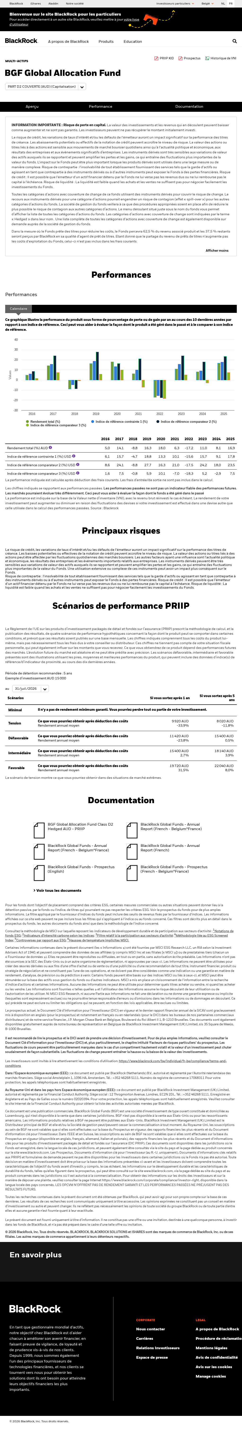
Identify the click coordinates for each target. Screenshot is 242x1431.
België (206, 3)
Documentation (189, 107)
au (7, 688)
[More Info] (50, 447)
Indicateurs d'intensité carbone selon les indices (58, 935)
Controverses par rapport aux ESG (40, 940)
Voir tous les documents (58, 891)
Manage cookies (211, 1377)
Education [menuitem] (133, 42)
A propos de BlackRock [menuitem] (68, 42)
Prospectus (192, 58)
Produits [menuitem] (106, 42)
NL (223, 3)
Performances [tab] (21, 295)
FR (231, 3)
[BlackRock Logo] (35, 1311)
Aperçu (32, 107)
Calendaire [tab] (18, 308)
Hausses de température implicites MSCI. (98, 940)
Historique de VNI (223, 58)
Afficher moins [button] (217, 250)
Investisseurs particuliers (173, 3)
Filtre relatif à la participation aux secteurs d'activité (134, 935)
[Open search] (235, 41)
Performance (100, 107)
